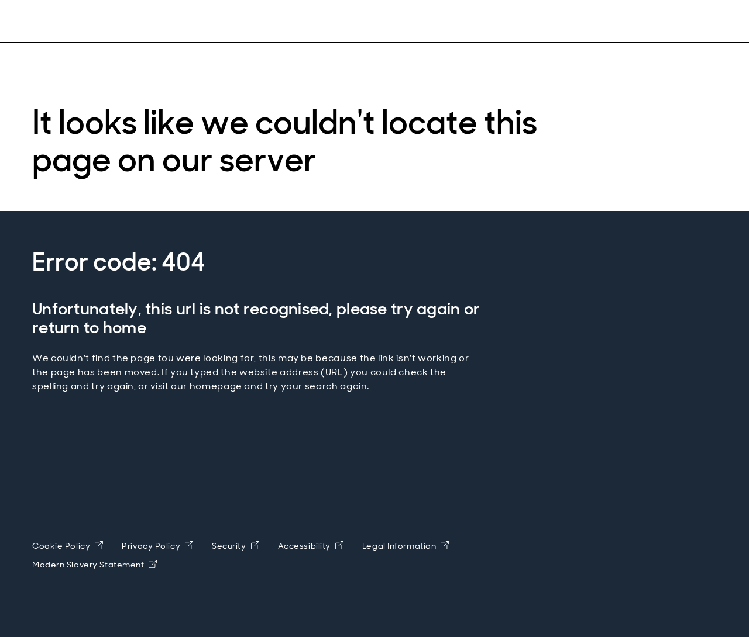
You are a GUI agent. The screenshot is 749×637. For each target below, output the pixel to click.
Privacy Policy (151, 546)
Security (229, 546)
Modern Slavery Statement (88, 564)
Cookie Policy (61, 546)
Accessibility (304, 546)
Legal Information (399, 546)
